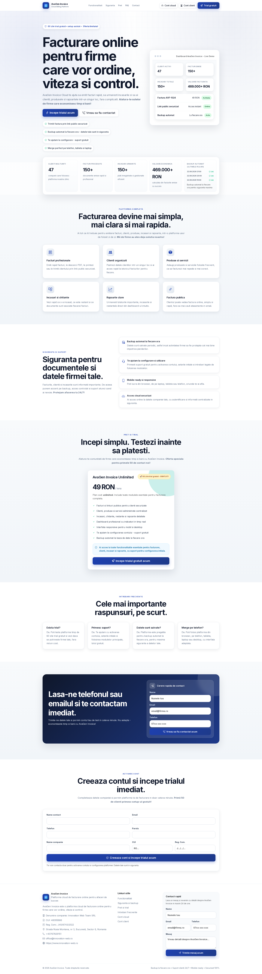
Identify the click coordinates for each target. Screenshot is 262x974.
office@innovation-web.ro (59, 938)
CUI (134, 842)
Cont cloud (170, 5)
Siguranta (110, 5)
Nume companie (55, 842)
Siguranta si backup (128, 903)
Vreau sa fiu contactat (100, 112)
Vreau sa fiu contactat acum (181, 731)
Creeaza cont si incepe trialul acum (133, 857)
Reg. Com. (180, 842)
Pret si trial (123, 907)
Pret (120, 5)
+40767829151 (53, 933)
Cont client (189, 5)
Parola (135, 828)
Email (152, 705)
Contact (136, 5)
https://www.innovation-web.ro (62, 943)
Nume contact (54, 815)
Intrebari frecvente (127, 912)
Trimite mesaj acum (192, 952)
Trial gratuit (209, 5)
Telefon (153, 717)
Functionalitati (95, 5)
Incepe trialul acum (62, 112)
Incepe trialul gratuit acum (133, 561)
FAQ (127, 5)
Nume (152, 692)
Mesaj (169, 934)
